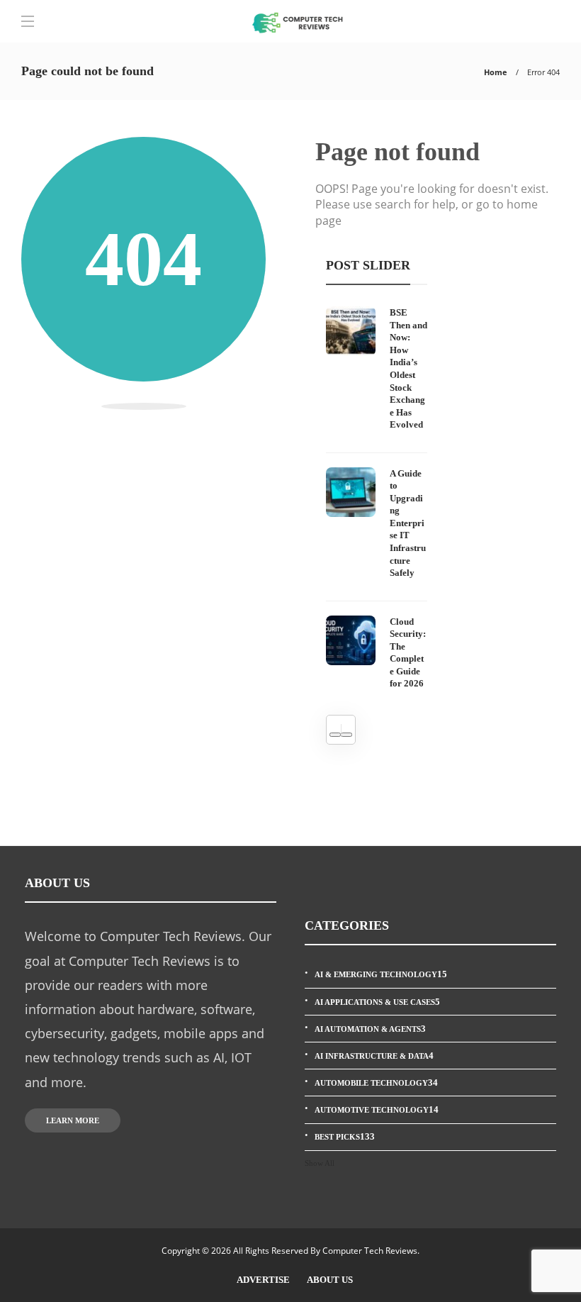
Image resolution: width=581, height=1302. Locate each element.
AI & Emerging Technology (381, 974)
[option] (376, 498)
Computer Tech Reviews (369, 1251)
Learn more (72, 1120)
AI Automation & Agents (370, 1028)
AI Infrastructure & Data (374, 1055)
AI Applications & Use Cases (377, 1001)
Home (495, 72)
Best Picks (345, 1136)
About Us (330, 1279)
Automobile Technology (376, 1082)
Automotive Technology (377, 1109)
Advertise (263, 1279)
